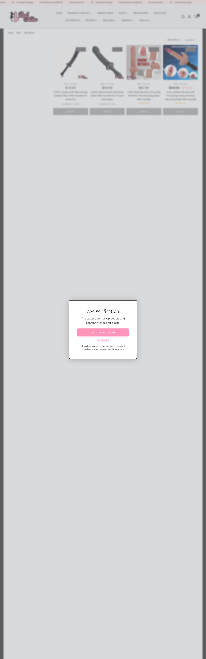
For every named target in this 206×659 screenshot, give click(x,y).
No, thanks (103, 340)
